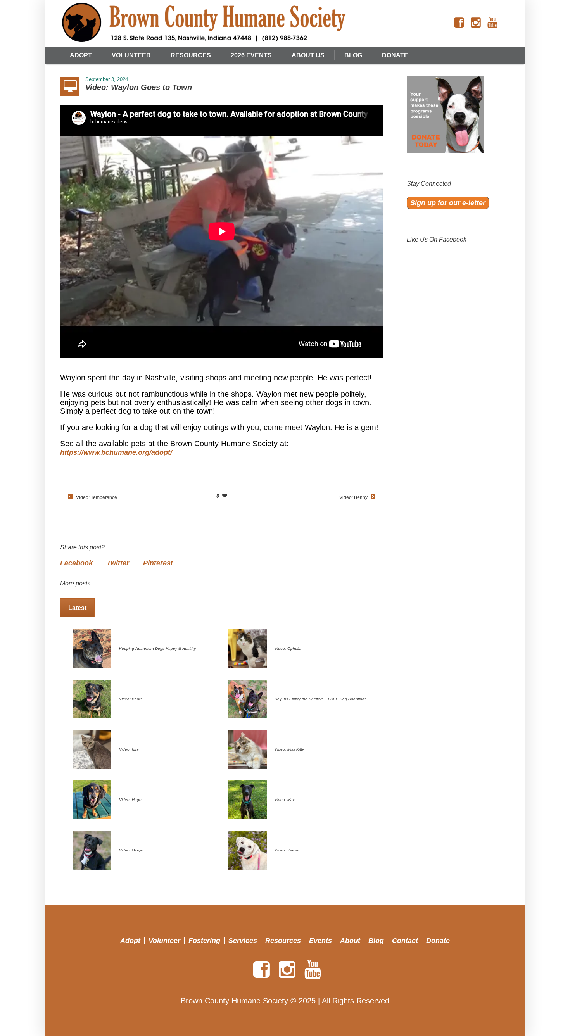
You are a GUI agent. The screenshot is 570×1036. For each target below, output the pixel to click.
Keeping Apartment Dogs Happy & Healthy (157, 648)
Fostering (204, 940)
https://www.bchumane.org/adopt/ (116, 452)
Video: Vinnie (287, 850)
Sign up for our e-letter (447, 203)
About (350, 940)
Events (320, 940)
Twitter (118, 563)
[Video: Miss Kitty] (247, 749)
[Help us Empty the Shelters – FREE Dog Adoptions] (247, 698)
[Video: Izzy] (92, 749)
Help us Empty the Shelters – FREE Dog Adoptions (320, 699)
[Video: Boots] (92, 698)
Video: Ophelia (288, 648)
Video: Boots (130, 699)
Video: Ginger (131, 850)
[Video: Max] (247, 799)
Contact (405, 940)
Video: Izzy (129, 749)
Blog (376, 940)
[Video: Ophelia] (247, 648)
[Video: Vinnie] (247, 849)
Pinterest (158, 563)
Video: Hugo (130, 800)
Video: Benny (353, 497)
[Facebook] (459, 23)
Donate (438, 940)
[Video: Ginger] (92, 849)
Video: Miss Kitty (289, 749)
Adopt (130, 940)
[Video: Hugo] (92, 799)
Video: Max (285, 800)
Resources (283, 940)
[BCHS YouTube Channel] (492, 23)
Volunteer (164, 940)
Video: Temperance (96, 497)
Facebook (76, 563)
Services (242, 940)
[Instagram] (476, 23)
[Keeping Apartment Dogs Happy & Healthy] (92, 648)
